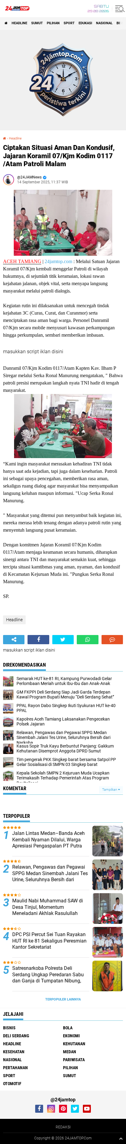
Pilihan (53, 23)
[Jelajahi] (119, 8)
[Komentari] (112, 639)
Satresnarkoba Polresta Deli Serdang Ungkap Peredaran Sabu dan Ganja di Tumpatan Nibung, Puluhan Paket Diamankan (48, 977)
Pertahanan (15, 1067)
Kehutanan (74, 1043)
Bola (67, 1027)
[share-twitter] (63, 639)
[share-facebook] (38, 639)
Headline (19, 23)
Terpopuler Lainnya (63, 999)
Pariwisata (74, 1059)
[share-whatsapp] (87, 639)
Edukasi (85, 23)
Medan (69, 1051)
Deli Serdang (16, 1035)
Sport (69, 23)
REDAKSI (63, 1127)
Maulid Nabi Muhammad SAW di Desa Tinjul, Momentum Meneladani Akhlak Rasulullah (47, 907)
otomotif (12, 1083)
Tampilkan (110, 790)
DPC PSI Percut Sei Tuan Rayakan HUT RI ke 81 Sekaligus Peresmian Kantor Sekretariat (49, 941)
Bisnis (9, 1027)
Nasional (104, 23)
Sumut (37, 23)
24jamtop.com (58, 261)
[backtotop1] (120, 1138)
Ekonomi (71, 1035)
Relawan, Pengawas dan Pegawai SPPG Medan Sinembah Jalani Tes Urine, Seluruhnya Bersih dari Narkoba (50, 876)
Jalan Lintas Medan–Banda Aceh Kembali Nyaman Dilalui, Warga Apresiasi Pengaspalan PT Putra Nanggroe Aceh (48, 842)
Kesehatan (13, 1051)
